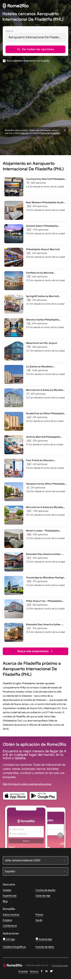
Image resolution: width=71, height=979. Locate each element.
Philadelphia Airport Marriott (43, 249)
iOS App (10, 939)
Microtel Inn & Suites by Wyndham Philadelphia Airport (45, 509)
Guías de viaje (43, 895)
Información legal (60, 965)
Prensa (39, 914)
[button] (35, 49)
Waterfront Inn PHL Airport (41, 343)
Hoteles (7, 890)
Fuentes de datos (45, 946)
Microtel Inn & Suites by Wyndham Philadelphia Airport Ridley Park (45, 391)
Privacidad (23, 971)
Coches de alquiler (45, 890)
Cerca (9, 31)
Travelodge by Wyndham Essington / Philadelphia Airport (46, 579)
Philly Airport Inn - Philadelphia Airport (44, 602)
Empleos (7, 920)
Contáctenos (10, 925)
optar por (24, 133)
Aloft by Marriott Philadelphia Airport (43, 438)
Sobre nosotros (11, 914)
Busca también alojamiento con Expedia (28, 60)
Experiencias (10, 895)
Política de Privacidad (50, 133)
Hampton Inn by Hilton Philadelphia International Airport (46, 485)
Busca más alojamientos (33, 651)
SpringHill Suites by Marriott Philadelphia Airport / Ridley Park (45, 298)
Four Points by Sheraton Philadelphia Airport (40, 462)
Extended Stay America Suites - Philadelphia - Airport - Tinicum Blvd (44, 627)
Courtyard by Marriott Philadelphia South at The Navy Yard (46, 180)
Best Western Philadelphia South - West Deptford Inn (45, 204)
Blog (5, 901)
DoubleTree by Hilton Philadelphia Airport (45, 415)
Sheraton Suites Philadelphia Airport (42, 321)
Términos (34, 971)
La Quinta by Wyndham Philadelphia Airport (39, 368)
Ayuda (39, 920)
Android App (45, 939)
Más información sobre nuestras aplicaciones (27, 784)
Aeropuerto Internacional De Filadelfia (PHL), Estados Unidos (36, 37)
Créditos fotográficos (14, 946)
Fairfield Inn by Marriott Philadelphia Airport (39, 274)
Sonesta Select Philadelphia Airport (42, 227)
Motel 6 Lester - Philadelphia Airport (42, 532)
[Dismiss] (64, 130)
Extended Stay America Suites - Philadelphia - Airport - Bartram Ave (44, 557)
